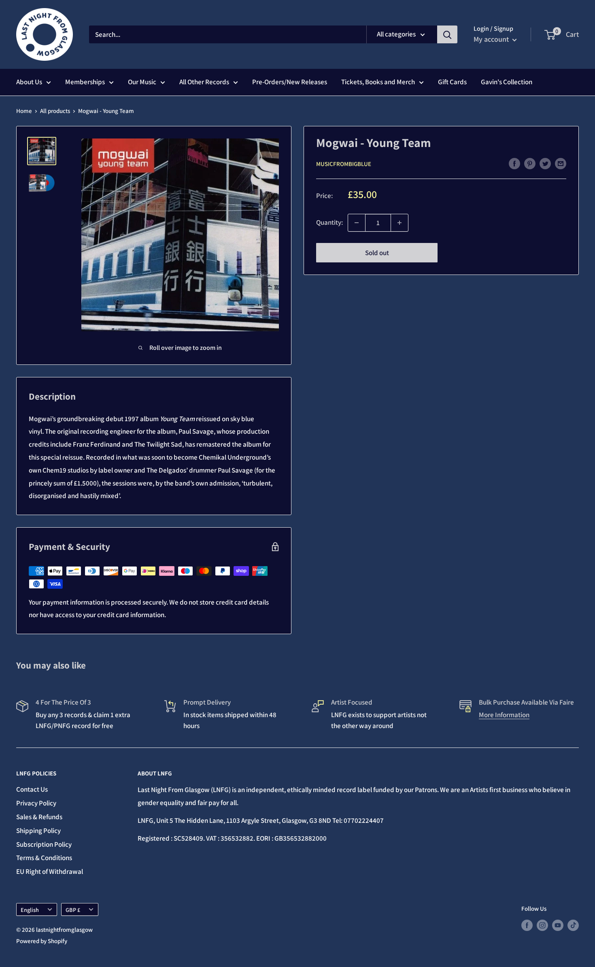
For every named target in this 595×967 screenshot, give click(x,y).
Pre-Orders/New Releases (289, 81)
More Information (504, 714)
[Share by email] (560, 163)
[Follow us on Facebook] (527, 925)
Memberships (85, 81)
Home (24, 111)
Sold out (377, 252)
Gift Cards (452, 81)
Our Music (142, 81)
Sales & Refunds (39, 816)
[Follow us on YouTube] (557, 925)
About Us (29, 81)
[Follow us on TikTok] (573, 925)
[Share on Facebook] (514, 163)
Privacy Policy (36, 803)
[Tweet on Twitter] (545, 163)
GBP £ (73, 910)
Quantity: (329, 222)
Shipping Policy (38, 830)
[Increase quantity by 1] (399, 222)
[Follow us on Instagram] (542, 925)
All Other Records (204, 81)
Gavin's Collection (506, 81)
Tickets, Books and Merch (378, 81)
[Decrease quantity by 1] (356, 222)
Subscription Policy (44, 844)
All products (55, 111)
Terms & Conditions (44, 857)
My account (492, 39)
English (30, 910)
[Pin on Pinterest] (530, 163)
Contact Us (32, 789)
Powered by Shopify (41, 941)
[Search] (447, 34)
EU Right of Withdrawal (49, 871)
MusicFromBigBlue (343, 164)
